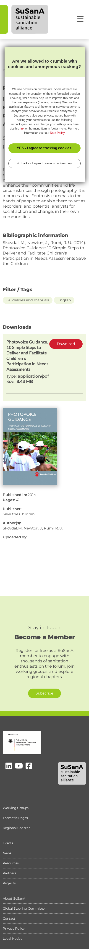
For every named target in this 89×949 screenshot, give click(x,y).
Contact (9, 918)
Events (8, 843)
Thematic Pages (15, 818)
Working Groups (16, 808)
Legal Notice (12, 938)
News (7, 853)
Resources (11, 863)
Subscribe (44, 693)
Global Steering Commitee (23, 908)
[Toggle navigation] (80, 19)
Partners (9, 873)
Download (66, 344)
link (22, 128)
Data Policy (57, 133)
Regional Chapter (16, 828)
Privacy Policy (14, 928)
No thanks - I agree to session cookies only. (44, 163)
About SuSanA (14, 898)
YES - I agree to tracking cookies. (44, 148)
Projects (9, 883)
